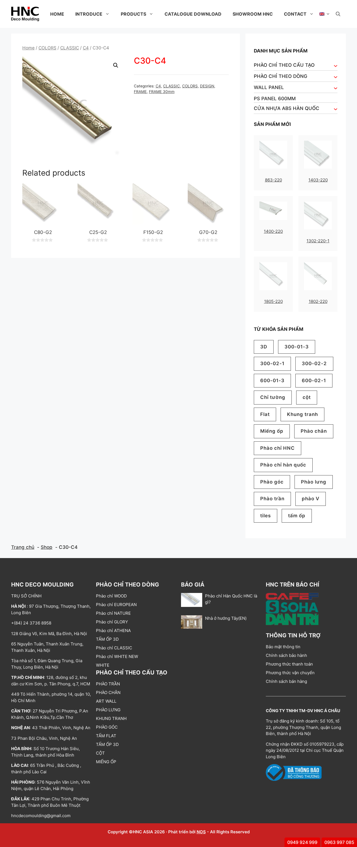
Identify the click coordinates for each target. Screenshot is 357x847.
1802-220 (318, 301)
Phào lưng (313, 482)
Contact (295, 14)
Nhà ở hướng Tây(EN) (226, 618)
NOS (201, 831)
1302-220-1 (318, 240)
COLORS (47, 48)
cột (307, 397)
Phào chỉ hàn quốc (283, 465)
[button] (338, 14)
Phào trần (272, 498)
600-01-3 (272, 380)
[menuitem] (324, 14)
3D (263, 347)
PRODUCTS (133, 14)
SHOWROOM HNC (253, 14)
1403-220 (318, 180)
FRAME (140, 91)
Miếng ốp (271, 431)
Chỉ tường (272, 397)
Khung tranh (302, 414)
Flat (265, 414)
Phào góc (272, 482)
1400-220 (273, 231)
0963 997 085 (339, 842)
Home (57, 14)
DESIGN (207, 86)
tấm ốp (296, 515)
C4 (86, 48)
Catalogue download (193, 14)
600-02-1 (314, 380)
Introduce (88, 14)
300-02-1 (272, 363)
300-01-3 (296, 347)
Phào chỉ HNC (277, 448)
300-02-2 (314, 363)
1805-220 (273, 301)
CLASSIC (69, 48)
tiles (265, 515)
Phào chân (314, 431)
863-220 (273, 180)
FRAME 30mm (162, 91)
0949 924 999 (302, 842)
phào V (310, 498)
